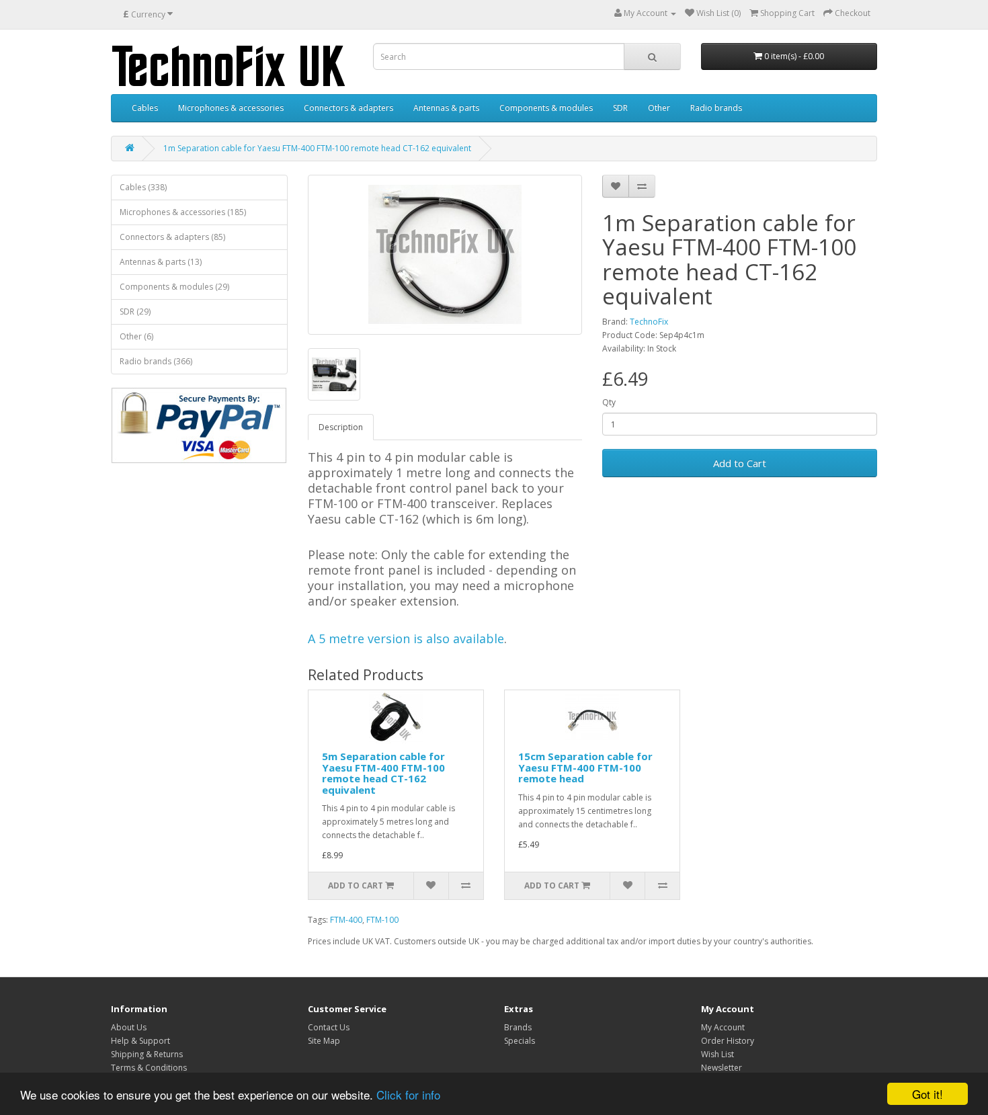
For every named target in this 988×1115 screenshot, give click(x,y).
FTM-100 (382, 919)
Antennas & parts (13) (161, 261)
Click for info (408, 1094)
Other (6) (136, 336)
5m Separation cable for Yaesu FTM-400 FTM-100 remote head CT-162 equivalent (383, 772)
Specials (519, 1040)
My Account (723, 1027)
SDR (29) (135, 311)
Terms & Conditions (149, 1067)
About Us (129, 1027)
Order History (727, 1040)
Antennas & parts (446, 108)
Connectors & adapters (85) (172, 237)
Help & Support (140, 1040)
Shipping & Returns (147, 1054)
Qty (609, 402)
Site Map (324, 1040)
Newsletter (721, 1067)
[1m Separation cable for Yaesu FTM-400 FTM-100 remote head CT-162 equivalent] (445, 255)
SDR (620, 108)
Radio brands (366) (156, 361)
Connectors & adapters (348, 108)
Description (341, 427)
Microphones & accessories (231, 108)
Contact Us (328, 1027)
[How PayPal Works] (199, 425)
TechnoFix (649, 321)
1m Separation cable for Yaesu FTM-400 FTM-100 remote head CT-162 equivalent (317, 148)
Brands (518, 1027)
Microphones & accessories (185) (183, 212)
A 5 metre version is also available (406, 638)
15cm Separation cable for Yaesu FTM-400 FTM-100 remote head (585, 767)
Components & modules (546, 108)
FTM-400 (346, 919)
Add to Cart (739, 463)
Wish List (717, 1054)
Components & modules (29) (174, 286)
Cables (145, 108)
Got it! (927, 1093)
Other (659, 108)
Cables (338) (143, 187)
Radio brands (716, 108)
